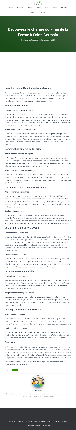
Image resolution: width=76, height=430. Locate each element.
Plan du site (47, 426)
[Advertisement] (38, 66)
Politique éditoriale (61, 421)
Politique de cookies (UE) (33, 426)
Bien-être (64, 7)
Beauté (55, 7)
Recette (30, 7)
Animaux (33, 12)
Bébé (46, 7)
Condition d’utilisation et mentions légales (39, 421)
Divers (43, 12)
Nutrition (20, 7)
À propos (12, 421)
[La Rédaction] (38, 381)
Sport (39, 7)
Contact (20, 421)
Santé (11, 7)
